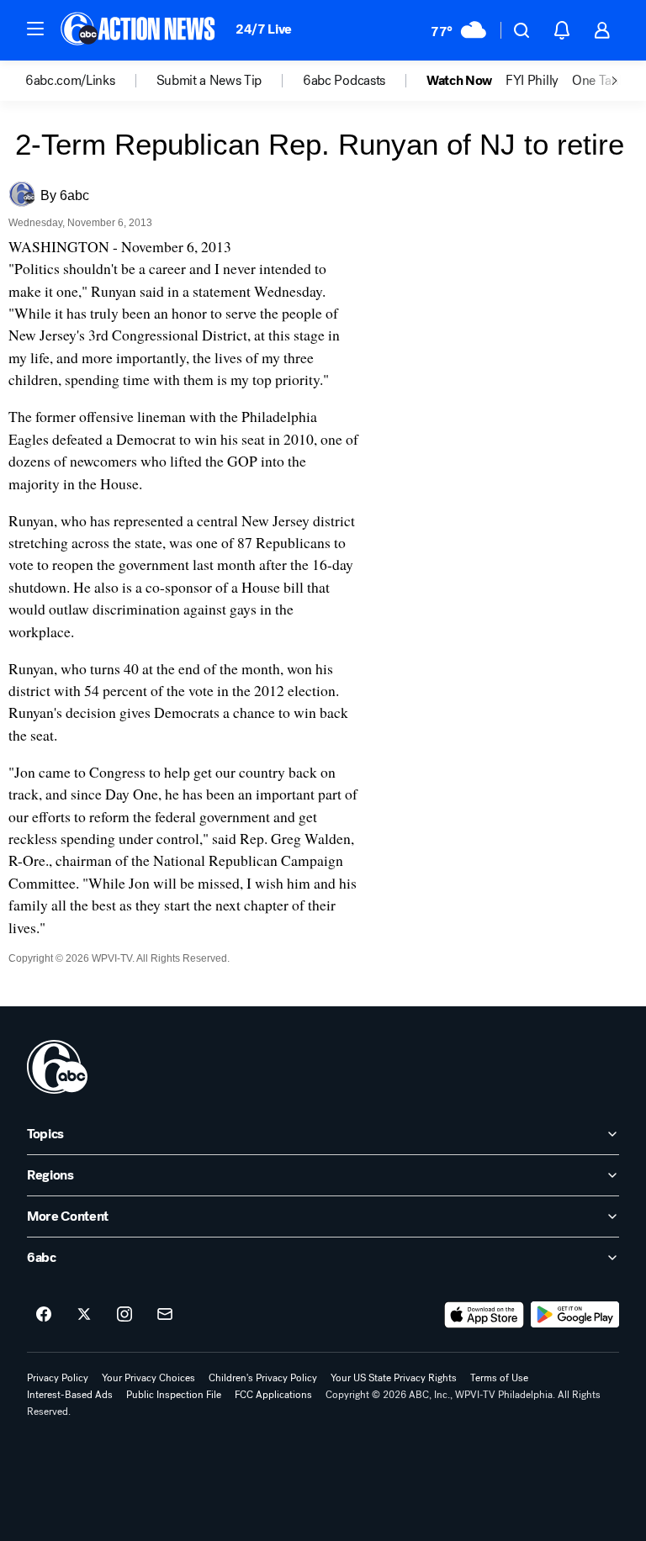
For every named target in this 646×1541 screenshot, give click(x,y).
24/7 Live (264, 29)
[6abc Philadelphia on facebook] (44, 1315)
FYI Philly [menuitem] (532, 80)
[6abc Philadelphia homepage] (139, 30)
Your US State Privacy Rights (394, 1378)
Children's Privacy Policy (263, 1378)
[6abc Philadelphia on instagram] (124, 1315)
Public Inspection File (173, 1395)
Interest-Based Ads (70, 1395)
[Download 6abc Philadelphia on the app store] (484, 1314)
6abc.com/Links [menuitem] (70, 80)
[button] (35, 28)
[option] (90, 80)
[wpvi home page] (57, 1067)
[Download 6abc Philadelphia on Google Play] (575, 1314)
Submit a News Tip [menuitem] (209, 80)
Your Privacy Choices (148, 1378)
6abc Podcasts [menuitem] (344, 80)
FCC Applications (273, 1395)
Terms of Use (499, 1378)
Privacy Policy (57, 1378)
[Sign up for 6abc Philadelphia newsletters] (165, 1315)
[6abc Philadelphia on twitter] (84, 1315)
